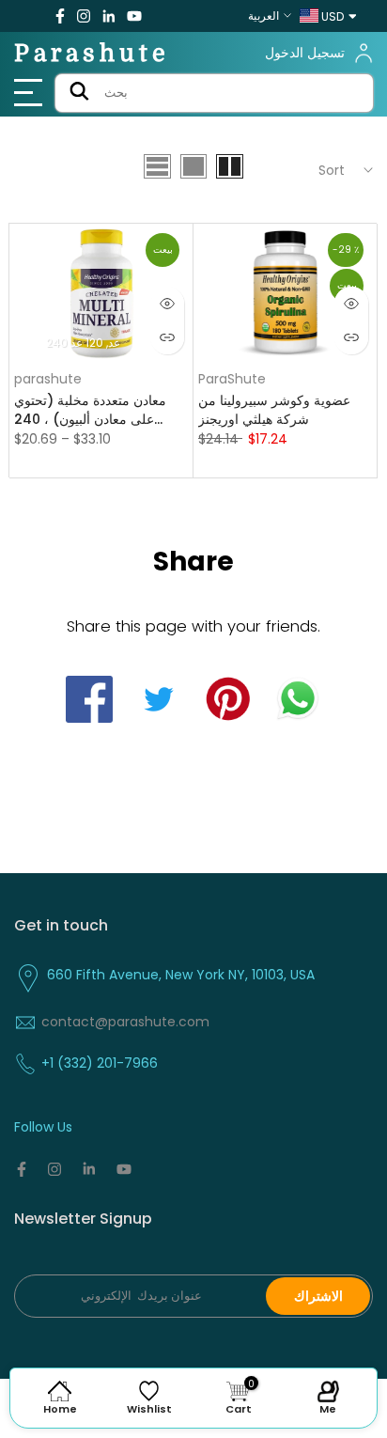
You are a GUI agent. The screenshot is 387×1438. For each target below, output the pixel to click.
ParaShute (232, 378)
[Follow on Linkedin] (108, 16)
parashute (48, 378)
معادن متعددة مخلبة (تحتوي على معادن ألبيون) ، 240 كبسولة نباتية (90, 410)
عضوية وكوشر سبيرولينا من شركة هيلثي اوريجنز (274, 410)
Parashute (92, 53)
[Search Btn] (79, 93)
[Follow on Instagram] (83, 16)
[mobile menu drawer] (32, 93)
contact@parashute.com (125, 1021)
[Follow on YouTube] (134, 16)
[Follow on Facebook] (60, 16)
